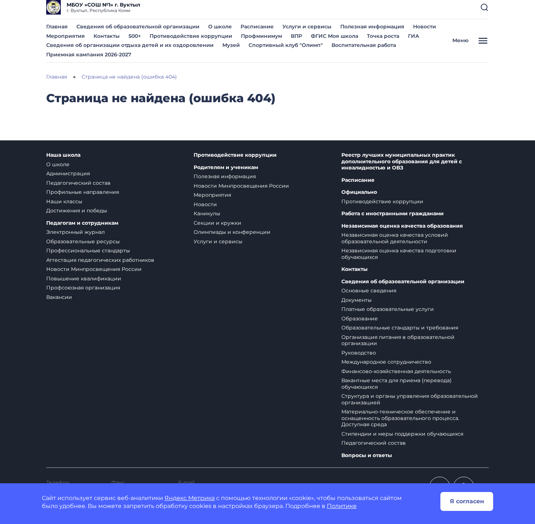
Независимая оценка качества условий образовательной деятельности (394, 238)
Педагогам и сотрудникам (82, 223)
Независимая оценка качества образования (402, 226)
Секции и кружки (217, 223)
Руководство (358, 352)
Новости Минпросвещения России (94, 269)
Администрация (68, 173)
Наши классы (64, 201)
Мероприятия (65, 36)
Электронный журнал (75, 232)
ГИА (413, 36)
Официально (359, 192)
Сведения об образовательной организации (137, 26)
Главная (57, 26)
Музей (231, 45)
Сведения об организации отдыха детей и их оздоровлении (130, 45)
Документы (356, 300)
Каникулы (207, 213)
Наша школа (63, 155)
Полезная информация (372, 26)
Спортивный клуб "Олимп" (286, 45)
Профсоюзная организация (83, 287)
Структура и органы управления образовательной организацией (409, 399)
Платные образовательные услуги (387, 309)
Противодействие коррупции (191, 36)
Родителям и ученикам (226, 167)
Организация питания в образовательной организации (398, 340)
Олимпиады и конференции (232, 232)
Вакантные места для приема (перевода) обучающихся (396, 383)
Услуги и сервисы (307, 26)
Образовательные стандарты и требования (399, 327)
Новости (424, 26)
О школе (220, 26)
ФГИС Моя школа (334, 36)
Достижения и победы (76, 210)
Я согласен (467, 501)
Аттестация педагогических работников (100, 260)
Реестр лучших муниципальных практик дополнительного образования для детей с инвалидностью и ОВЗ (401, 161)
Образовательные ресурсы (83, 241)
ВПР (296, 36)
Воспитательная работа (364, 45)
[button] (484, 7)
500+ (134, 36)
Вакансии (59, 297)
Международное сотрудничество (386, 362)
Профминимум (261, 36)
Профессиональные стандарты (88, 250)
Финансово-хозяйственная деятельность (396, 371)
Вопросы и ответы (366, 455)
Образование (359, 318)
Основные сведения (368, 290)
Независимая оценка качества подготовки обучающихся (398, 253)
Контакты (107, 36)
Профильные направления (82, 192)
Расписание (257, 26)
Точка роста (383, 36)
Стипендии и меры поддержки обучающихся (402, 434)
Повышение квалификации (83, 278)
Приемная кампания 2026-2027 (88, 54)
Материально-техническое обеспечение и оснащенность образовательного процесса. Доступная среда (400, 418)
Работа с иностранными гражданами (392, 214)
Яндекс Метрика (190, 498)
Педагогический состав (78, 183)
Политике (342, 506)
